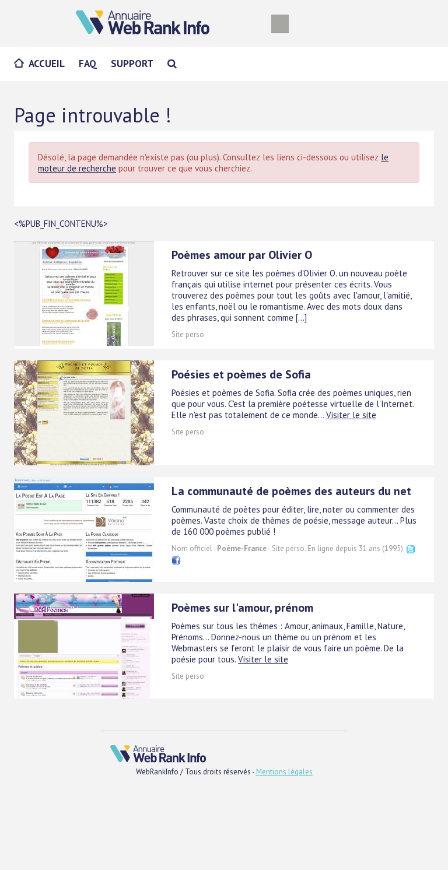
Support (132, 63)
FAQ (88, 63)
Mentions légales (284, 772)
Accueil (47, 63)
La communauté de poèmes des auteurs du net (291, 491)
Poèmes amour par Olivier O (242, 254)
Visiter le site (351, 414)
